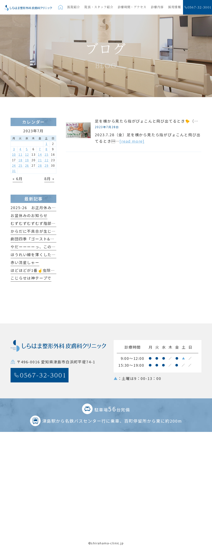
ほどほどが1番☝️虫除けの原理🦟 (41, 270)
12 (27, 154)
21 (40, 160)
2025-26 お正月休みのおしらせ (41, 207)
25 (20, 165)
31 (14, 171)
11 (20, 154)
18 (20, 160)
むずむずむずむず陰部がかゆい (39, 223)
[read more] (132, 141)
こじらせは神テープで (31, 278)
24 (14, 165)
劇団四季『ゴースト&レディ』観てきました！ (53, 238)
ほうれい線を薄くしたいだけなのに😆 (46, 254)
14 (40, 154)
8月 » (49, 178)
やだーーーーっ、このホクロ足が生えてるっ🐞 (54, 246)
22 (47, 160)
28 (40, 165)
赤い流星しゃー (25, 262)
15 (47, 154)
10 (14, 154)
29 (47, 165)
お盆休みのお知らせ (29, 215)
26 (27, 165)
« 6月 (18, 178)
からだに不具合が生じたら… (37, 231)
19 (27, 160)
